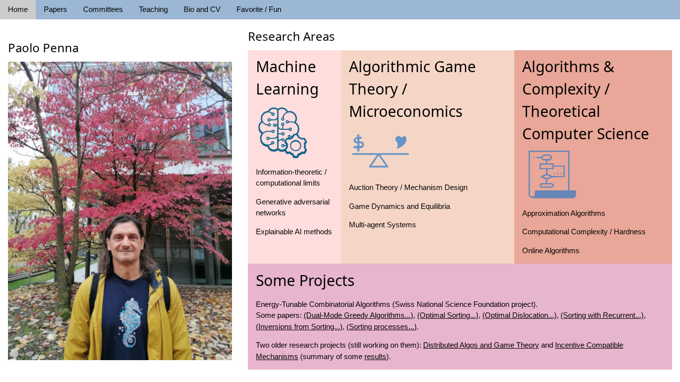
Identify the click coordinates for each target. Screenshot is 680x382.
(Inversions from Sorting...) (299, 326)
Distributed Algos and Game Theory (481, 345)
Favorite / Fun (258, 9)
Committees (103, 9)
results (375, 356)
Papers (55, 9)
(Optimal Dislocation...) (519, 315)
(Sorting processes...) (381, 326)
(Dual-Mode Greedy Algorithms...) (358, 315)
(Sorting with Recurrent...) (602, 315)
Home (18, 9)
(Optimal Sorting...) (447, 315)
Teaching (153, 9)
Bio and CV (202, 9)
